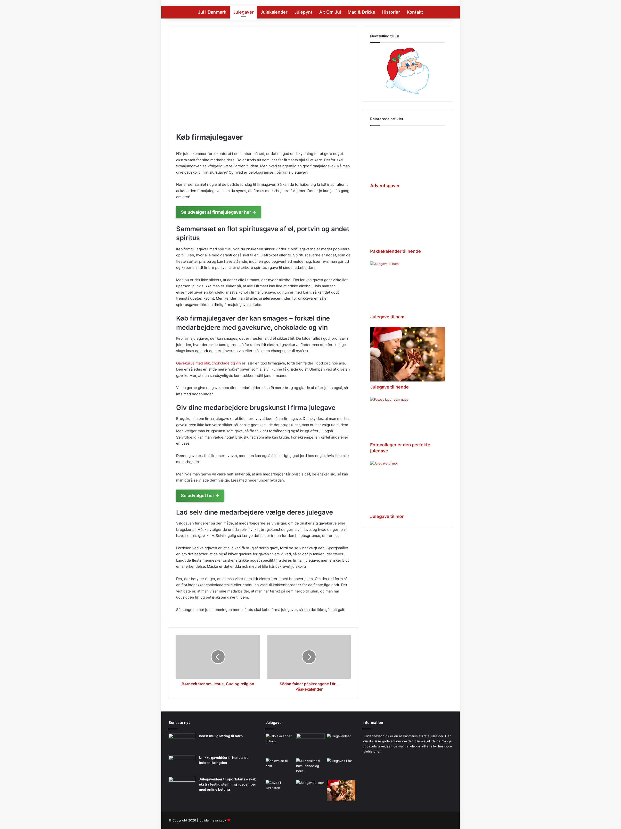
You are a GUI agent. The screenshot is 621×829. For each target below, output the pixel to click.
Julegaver (243, 12)
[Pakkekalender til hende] (407, 221)
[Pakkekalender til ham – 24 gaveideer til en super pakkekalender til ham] (280, 744)
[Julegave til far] (341, 768)
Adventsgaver (385, 185)
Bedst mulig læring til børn (221, 736)
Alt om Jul (330, 12)
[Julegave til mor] (407, 486)
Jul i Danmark (212, 12)
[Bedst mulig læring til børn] (182, 743)
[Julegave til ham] (407, 286)
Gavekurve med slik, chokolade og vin (208, 363)
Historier (391, 12)
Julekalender (274, 12)
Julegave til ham (387, 316)
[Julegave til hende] (407, 354)
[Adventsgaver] (407, 155)
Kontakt (415, 12)
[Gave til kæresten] (280, 789)
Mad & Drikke (361, 12)
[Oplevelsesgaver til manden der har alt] (280, 768)
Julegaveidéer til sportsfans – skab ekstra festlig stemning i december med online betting (227, 784)
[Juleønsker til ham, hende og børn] (310, 768)
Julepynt (303, 12)
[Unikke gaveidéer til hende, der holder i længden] (182, 764)
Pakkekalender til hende (395, 251)
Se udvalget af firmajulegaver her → (218, 212)
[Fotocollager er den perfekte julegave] (407, 418)
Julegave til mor (387, 516)
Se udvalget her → (200, 495)
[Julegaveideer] (341, 745)
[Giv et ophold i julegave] (310, 742)
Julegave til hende (389, 386)
